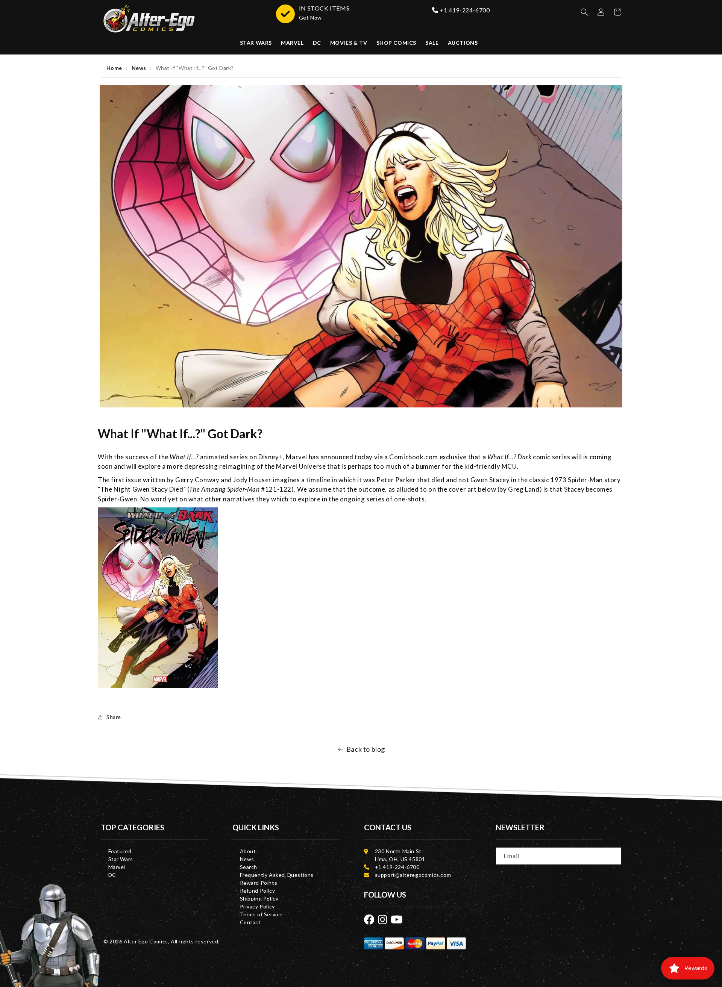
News (139, 68)
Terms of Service (261, 914)
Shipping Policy (259, 898)
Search (249, 867)
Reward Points (259, 883)
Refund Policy (257, 890)
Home (114, 68)
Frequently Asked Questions (277, 875)
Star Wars (120, 859)
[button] (584, 12)
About (248, 851)
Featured (120, 851)
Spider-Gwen (117, 499)
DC (112, 875)
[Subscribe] (613, 855)
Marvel (117, 867)
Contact (250, 922)
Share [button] (113, 717)
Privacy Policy (257, 906)
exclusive (453, 457)
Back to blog (365, 749)
